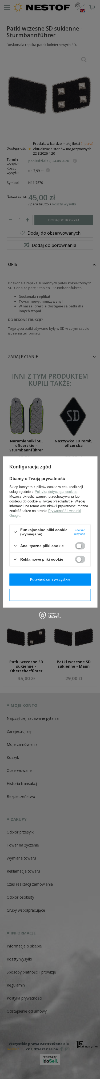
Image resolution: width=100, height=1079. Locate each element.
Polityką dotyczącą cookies (56, 492)
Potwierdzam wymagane (50, 594)
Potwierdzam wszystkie (50, 579)
